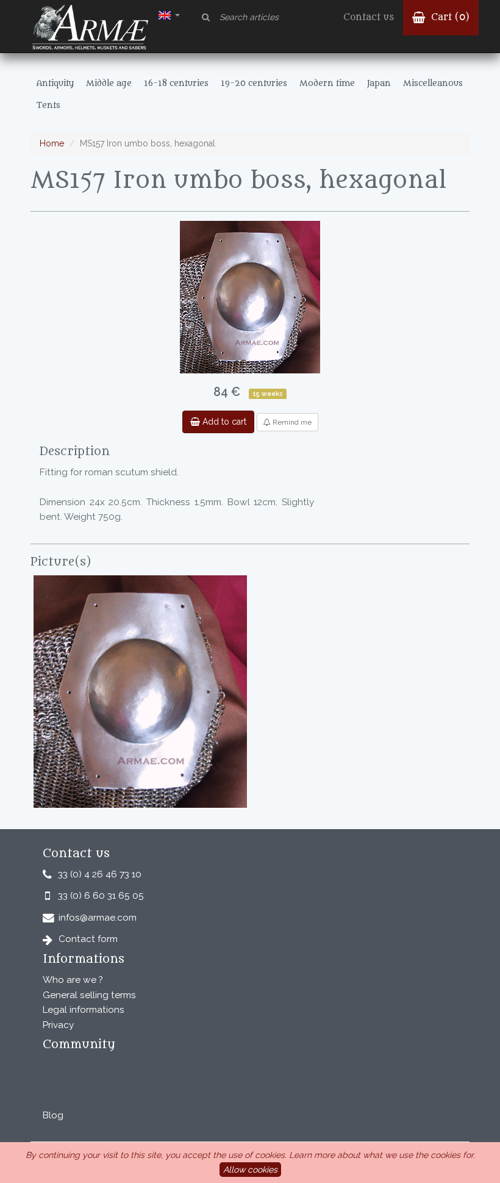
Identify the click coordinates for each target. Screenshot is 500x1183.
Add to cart (223, 421)
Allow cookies (250, 1169)
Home (52, 143)
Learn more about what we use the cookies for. (382, 1155)
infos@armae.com (98, 917)
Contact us (368, 17)
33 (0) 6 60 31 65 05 (101, 895)
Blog (53, 1115)
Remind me (291, 422)
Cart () (449, 17)
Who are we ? (73, 979)
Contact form (88, 938)
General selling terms (89, 995)
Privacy (58, 1024)
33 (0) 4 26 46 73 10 (99, 874)
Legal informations (83, 1009)
